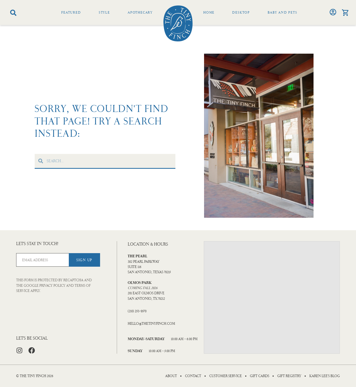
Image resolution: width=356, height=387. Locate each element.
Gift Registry (289, 376)
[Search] (13, 12)
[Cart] (345, 12)
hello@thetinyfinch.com (151, 323)
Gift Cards (259, 376)
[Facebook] (31, 350)
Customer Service (225, 376)
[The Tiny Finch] (178, 23)
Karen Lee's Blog (324, 376)
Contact (193, 376)
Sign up (84, 260)
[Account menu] (333, 12)
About (171, 376)
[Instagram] (19, 350)
